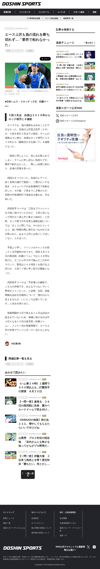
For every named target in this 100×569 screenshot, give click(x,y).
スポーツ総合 (78, 12)
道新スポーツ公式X (69, 115)
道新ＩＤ (63, 535)
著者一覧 (6, 523)
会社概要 (63, 518)
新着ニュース (8, 518)
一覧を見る (88, 43)
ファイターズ (24, 12)
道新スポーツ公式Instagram (73, 121)
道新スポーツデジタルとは (14, 528)
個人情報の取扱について (41, 528)
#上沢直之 (29, 51)
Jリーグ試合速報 (51, 18)
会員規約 (35, 518)
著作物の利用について (40, 533)
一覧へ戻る (29, 474)
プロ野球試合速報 (33, 18)
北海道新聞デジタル (68, 523)
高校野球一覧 (68, 18)
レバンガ (61, 12)
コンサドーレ (44, 12)
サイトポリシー (37, 523)
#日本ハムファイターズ (14, 51)
